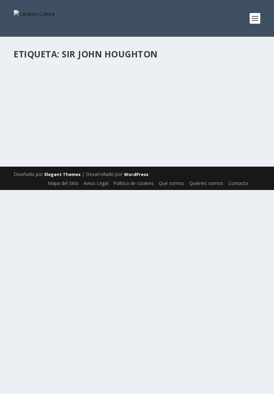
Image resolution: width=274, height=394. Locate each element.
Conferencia (104, 99)
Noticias (179, 99)
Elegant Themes (62, 174)
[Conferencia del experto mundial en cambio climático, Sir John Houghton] (137, 68)
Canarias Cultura (44, 99)
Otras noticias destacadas (213, 99)
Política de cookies (133, 183)
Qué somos (171, 183)
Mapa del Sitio (63, 183)
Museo (163, 99)
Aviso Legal (96, 183)
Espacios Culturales (136, 99)
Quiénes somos (206, 183)
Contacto (238, 183)
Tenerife (28, 106)
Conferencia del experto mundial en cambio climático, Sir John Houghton (120, 85)
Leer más (35, 132)
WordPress (136, 174)
